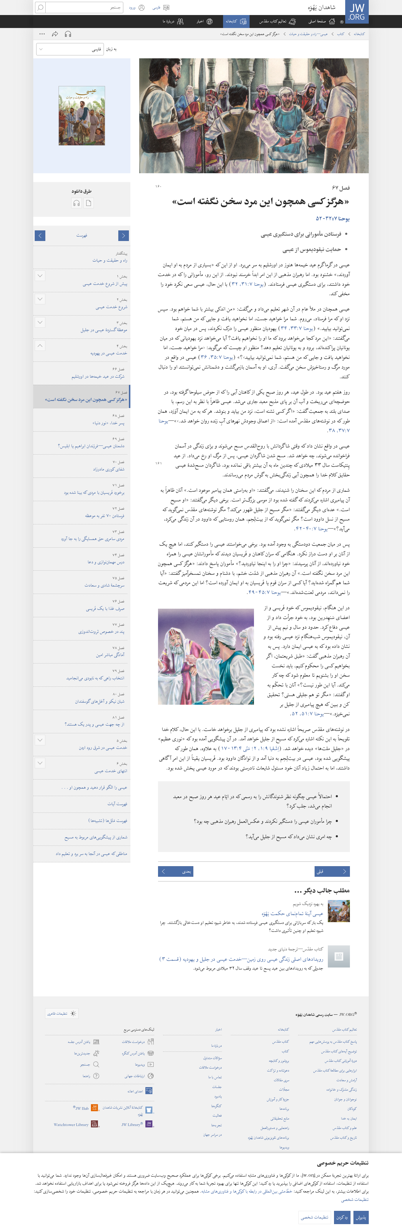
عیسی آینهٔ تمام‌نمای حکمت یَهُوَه (292, 913)
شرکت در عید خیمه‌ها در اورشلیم (98, 373)
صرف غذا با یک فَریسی (105, 605)
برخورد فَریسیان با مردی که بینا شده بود (94, 489)
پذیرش (361, 1217)
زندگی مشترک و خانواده (342, 1089)
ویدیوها (284, 1147)
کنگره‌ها (216, 1106)
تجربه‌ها (216, 1125)
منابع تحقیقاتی (280, 1118)
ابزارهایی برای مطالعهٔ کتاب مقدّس (335, 1070)
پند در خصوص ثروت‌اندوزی (101, 628)
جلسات (217, 1087)
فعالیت (217, 1115)
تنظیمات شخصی (355, 1199)
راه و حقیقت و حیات (110, 257)
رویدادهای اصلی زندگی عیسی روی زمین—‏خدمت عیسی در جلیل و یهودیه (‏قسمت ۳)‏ (241, 959)
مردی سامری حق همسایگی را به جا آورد (92, 536)
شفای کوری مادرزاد (108, 466)
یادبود (218, 1096)
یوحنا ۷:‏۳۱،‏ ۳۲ (248, 284)
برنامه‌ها (284, 1109)
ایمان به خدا (349, 1118)
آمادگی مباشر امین (110, 652)
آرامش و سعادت (347, 1080)
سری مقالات (281, 1080)
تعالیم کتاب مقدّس (345, 1029)
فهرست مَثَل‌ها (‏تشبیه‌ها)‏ (107, 820)
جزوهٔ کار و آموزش (278, 1099)
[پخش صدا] (68, 34)
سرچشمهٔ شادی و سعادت (104, 582)
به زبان (111, 48)
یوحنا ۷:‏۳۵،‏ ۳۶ (217, 357)
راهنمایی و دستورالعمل (275, 1128)
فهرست (82, 235)
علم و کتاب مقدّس (345, 1128)
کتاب (341, 34)
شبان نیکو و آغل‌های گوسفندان (99, 698)
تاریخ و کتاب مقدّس (343, 1137)
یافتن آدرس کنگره (138, 1053)
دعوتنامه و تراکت (278, 1070)
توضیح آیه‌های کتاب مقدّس (339, 1051)
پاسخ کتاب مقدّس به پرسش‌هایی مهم (333, 1041)
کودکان (352, 1109)
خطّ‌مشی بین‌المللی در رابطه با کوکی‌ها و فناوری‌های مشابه (247, 1191)
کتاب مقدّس (281, 1041)
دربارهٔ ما (216, 1046)
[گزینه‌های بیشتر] (42, 34)
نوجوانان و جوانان (345, 1099)
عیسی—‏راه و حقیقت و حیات (308, 34)
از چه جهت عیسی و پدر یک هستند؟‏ (94, 721)
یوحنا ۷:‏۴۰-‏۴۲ (312, 528)
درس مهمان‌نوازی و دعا (106, 559)
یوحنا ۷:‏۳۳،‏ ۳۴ (297, 328)
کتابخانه (359, 34)
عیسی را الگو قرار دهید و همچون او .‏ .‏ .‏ (94, 787)
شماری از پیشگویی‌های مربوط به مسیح (96, 837)
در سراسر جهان (212, 1134)
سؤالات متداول (212, 1058)
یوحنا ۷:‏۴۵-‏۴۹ (264, 592)
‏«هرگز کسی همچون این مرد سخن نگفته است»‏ (86, 396)
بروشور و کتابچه (279, 1061)
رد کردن (342, 1217)
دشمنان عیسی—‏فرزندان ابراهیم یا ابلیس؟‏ (91, 443)
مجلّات (284, 1089)
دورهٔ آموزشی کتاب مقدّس (341, 1061)
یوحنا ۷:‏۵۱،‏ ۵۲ (308, 713)
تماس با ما (215, 1077)
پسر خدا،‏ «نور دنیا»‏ (108, 420)
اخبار (218, 1029)
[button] (278, 21)
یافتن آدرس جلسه (84, 1042)
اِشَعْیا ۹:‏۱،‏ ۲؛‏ (265, 748)
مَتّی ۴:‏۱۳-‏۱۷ (236, 748)
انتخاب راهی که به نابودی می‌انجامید (95, 675)
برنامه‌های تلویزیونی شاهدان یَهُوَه (268, 1137)
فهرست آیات (117, 804)
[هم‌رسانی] (55, 34)
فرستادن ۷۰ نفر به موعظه (104, 512)
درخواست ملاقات (210, 1067)
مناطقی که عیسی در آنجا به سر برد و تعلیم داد (91, 853)
